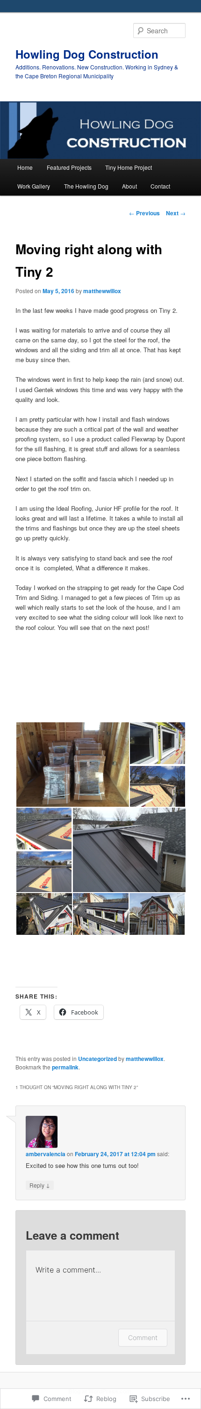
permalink (65, 1067)
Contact (160, 186)
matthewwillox (102, 291)
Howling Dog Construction (86, 54)
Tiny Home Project (128, 167)
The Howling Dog (86, 186)
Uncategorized (97, 1058)
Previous (144, 213)
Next (176, 213)
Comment (143, 1337)
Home (25, 167)
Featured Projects (69, 167)
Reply (39, 1185)
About (129, 186)
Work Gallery (33, 186)
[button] (72, 764)
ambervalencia (45, 1154)
